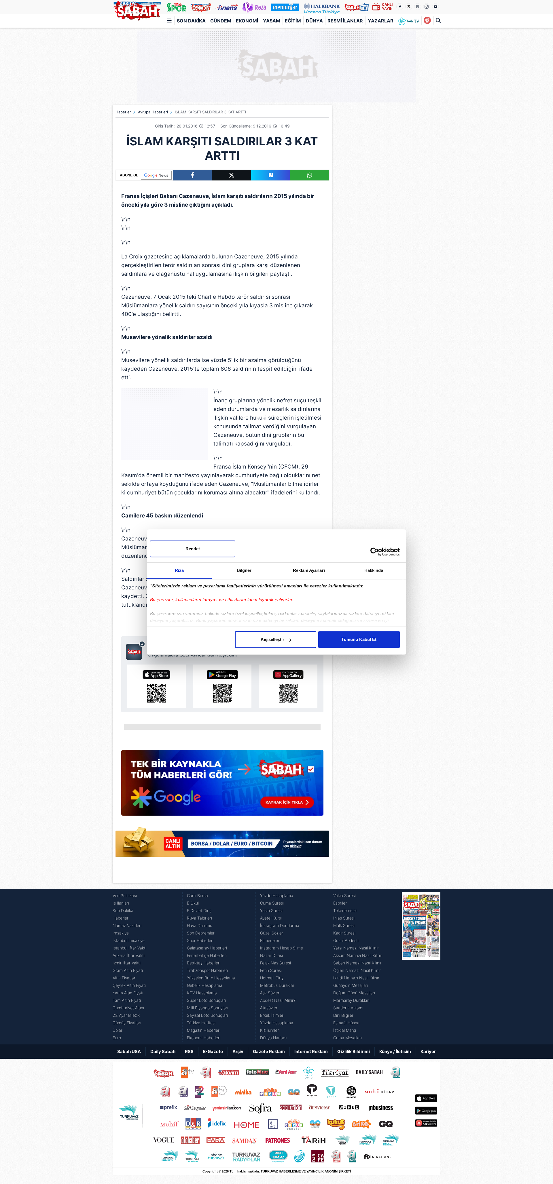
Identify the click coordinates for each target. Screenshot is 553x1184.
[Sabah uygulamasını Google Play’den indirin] (222, 686)
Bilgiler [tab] (244, 570)
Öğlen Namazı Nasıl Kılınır (357, 970)
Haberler (123, 112)
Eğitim (293, 21)
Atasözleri (269, 1007)
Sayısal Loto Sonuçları (207, 1015)
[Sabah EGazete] (421, 967)
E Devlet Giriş (199, 910)
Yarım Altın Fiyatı (128, 992)
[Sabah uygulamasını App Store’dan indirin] (156, 686)
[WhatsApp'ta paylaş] (309, 175)
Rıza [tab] (179, 570)
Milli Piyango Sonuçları (207, 1007)
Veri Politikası (125, 895)
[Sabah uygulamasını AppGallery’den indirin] (288, 686)
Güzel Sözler (271, 932)
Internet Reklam (311, 1051)
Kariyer (428, 1051)
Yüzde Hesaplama (276, 895)
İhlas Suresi (344, 917)
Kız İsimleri (270, 1030)
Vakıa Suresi (344, 895)
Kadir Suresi (344, 932)
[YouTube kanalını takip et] (435, 6)
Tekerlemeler (345, 910)
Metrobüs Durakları (277, 985)
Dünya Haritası (273, 1037)
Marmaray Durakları (351, 1000)
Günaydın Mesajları (350, 985)
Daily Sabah (162, 1051)
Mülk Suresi (344, 925)
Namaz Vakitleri (127, 925)
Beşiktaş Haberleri (203, 962)
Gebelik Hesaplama (204, 985)
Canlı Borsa (197, 895)
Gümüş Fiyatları (127, 1022)
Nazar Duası (271, 955)
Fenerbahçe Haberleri (207, 955)
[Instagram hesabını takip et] (426, 6)
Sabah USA (129, 1051)
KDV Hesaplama (202, 992)
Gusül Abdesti (346, 940)
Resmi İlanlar (345, 21)
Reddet (192, 548)
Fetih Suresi (271, 970)
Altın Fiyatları (124, 977)
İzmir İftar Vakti (127, 962)
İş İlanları (121, 903)
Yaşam (271, 21)
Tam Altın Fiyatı (127, 1000)
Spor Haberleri (200, 940)
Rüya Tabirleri (199, 917)
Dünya (314, 21)
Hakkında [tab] (373, 570)
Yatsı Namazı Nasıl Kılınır (356, 947)
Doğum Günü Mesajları (354, 992)
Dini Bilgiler (343, 1015)
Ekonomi (247, 21)
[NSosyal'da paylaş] (270, 175)
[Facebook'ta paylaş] (192, 175)
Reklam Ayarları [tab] (309, 570)
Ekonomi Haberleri (203, 1037)
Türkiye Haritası (201, 1022)
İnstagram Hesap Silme (281, 947)
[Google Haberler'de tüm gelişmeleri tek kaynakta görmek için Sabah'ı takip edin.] (222, 785)
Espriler (340, 903)
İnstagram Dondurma (279, 925)
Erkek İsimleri (272, 1015)
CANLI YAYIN (387, 6)
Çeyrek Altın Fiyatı (129, 985)
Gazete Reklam (269, 1051)
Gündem (220, 21)
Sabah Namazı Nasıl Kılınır (357, 962)
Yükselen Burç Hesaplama (211, 977)
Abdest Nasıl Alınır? (278, 1000)
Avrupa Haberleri (153, 112)
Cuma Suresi (272, 903)
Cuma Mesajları (347, 1037)
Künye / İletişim (395, 1051)
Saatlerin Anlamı (348, 1007)
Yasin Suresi (271, 910)
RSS (189, 1051)
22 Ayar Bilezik (126, 1015)
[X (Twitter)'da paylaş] (231, 175)
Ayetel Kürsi (271, 917)
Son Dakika (191, 21)
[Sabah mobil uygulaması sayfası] (135, 650)
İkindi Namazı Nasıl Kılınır (356, 977)
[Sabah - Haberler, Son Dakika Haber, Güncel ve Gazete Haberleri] (137, 10)
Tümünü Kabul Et (358, 639)
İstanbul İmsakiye (129, 940)
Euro (117, 1037)
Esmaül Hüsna (346, 1022)
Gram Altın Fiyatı (128, 970)
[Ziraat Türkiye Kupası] (427, 21)
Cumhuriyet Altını (128, 1007)
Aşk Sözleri (270, 992)
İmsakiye (121, 932)
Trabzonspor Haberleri (207, 970)
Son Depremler (201, 932)
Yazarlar (380, 21)
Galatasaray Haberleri (207, 947)
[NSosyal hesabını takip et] (417, 6)
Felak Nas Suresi (275, 962)
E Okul (193, 903)
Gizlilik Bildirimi (353, 1051)
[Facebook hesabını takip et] (399, 6)
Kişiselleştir (272, 639)
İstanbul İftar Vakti (129, 947)
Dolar (117, 1030)
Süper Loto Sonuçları (206, 1000)
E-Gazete (213, 1051)
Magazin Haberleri (203, 1030)
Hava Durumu (199, 925)
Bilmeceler (269, 940)
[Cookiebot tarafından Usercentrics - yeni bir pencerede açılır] (374, 551)
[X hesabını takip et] (408, 6)
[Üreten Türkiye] (322, 7)
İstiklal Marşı (344, 1030)
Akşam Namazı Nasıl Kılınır (357, 955)
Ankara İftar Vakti (129, 955)
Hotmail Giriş (271, 977)
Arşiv (237, 1051)
